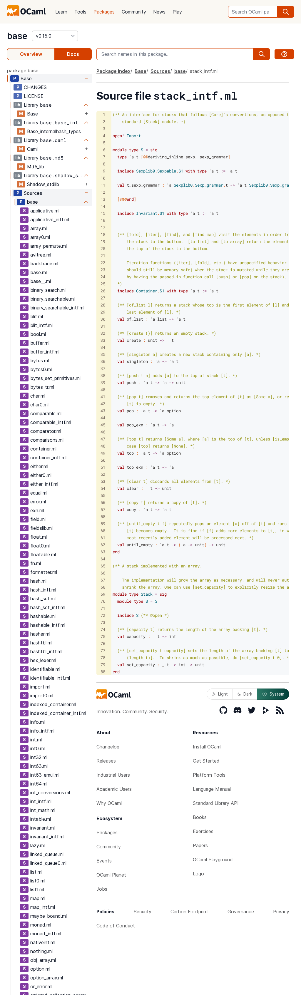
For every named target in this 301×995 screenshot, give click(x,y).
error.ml (38, 502)
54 (103, 488)
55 (103, 495)
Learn (61, 12)
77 (103, 650)
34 (103, 347)
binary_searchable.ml (52, 299)
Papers (200, 845)
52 (103, 474)
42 (103, 403)
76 (103, 643)
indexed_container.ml (53, 704)
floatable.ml (43, 554)
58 (103, 516)
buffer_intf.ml (44, 352)
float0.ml (40, 546)
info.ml (37, 722)
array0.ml (40, 237)
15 (103, 213)
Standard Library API (216, 803)
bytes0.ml (41, 369)
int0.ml (37, 748)
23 (103, 269)
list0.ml (37, 881)
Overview (31, 54)
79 (103, 664)
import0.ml (41, 695)
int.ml (36, 740)
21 (103, 255)
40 (103, 389)
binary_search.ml (48, 290)
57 (103, 509)
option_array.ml (46, 978)
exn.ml (37, 510)
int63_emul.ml (44, 775)
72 (103, 615)
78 (103, 657)
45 (103, 425)
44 (103, 418)
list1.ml (37, 889)
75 (103, 636)
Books (200, 817)
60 (103, 530)
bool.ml (38, 334)
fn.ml (35, 563)
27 (103, 298)
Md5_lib (35, 167)
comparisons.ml (46, 440)
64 (103, 559)
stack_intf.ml (204, 71)
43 (103, 410)
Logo (198, 874)
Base (26, 78)
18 (103, 234)
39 (103, 382)
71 (103, 608)
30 (103, 319)
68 (103, 587)
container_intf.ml (48, 457)
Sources (33, 193)
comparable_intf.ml (50, 422)
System (277, 693)
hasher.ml (40, 634)
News (159, 12)
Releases (106, 761)
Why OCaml (109, 803)
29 (103, 312)
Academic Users (114, 789)
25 (103, 284)
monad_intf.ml (45, 934)
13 (103, 199)
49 (103, 453)
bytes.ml (39, 361)
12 (103, 192)
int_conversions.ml (50, 792)
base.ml (38, 272)
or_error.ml (41, 986)
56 (103, 502)
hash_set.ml (43, 599)
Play (177, 12)
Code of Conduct (115, 926)
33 (103, 340)
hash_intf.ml (43, 590)
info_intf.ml (42, 731)
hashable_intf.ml (47, 625)
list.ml (36, 872)
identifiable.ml (45, 669)
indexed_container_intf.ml (58, 713)
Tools (80, 12)
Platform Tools (209, 775)
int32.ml (38, 757)
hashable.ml (43, 616)
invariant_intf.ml (47, 837)
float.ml (38, 537)
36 (103, 361)
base (17, 36)
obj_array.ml (43, 960)
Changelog (107, 747)
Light (223, 693)
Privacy (281, 911)
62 (103, 544)
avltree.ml (40, 255)
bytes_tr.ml (42, 387)
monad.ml (40, 925)
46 (103, 432)
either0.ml (40, 475)
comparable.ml (45, 413)
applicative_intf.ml (49, 219)
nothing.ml (41, 951)
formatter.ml (43, 572)
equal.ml (38, 493)
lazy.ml (37, 845)
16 (103, 220)
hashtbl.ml (41, 643)
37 (103, 368)
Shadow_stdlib (43, 184)
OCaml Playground (213, 859)
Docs (73, 54)
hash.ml (38, 581)
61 (103, 537)
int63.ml (39, 766)
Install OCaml (207, 747)
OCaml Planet (111, 875)
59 (103, 523)
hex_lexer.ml (43, 660)
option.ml (40, 969)
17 (103, 227)
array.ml (38, 228)
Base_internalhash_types (54, 131)
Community (134, 12)
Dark (247, 693)
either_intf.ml (44, 484)
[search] (285, 12)
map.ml (37, 898)
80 (103, 671)
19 (103, 241)
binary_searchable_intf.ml (57, 308)
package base (23, 70)
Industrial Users (113, 775)
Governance (241, 911)
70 (103, 601)
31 (103, 326)
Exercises (203, 831)
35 (103, 354)
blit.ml (36, 316)
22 (103, 262)
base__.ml (40, 281)
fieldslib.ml (41, 528)
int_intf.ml (40, 801)
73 (103, 622)
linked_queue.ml (46, 854)
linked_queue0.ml (48, 863)
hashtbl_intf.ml (46, 651)
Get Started (206, 761)
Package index (113, 71)
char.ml (37, 396)
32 (103, 333)
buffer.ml (39, 343)
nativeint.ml (42, 942)
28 (103, 305)
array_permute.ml (48, 246)
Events (104, 861)
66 (103, 573)
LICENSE (34, 96)
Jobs (101, 889)
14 (103, 206)
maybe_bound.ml (48, 916)
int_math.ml (42, 810)
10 (103, 178)
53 (103, 481)
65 (103, 566)
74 (103, 629)
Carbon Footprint (189, 911)
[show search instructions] (284, 54)
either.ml (39, 466)
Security (142, 911)
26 (103, 291)
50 (103, 460)
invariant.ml (42, 828)
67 (103, 580)
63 (103, 552)
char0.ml (39, 405)
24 (103, 276)
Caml (32, 149)
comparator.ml (45, 431)
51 (103, 467)
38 (103, 375)
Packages (104, 12)
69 (103, 594)
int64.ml (38, 784)
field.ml (38, 519)
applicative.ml (44, 211)
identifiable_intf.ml (50, 678)
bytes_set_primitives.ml (55, 378)
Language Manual (212, 789)
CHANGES (35, 87)
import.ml (40, 687)
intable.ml (40, 819)
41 (103, 396)
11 (103, 185)
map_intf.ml (42, 907)
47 (103, 439)
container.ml (43, 449)
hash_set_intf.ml (47, 607)
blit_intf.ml (41, 325)
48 (103, 446)
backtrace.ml (44, 264)
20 (103, 248)
